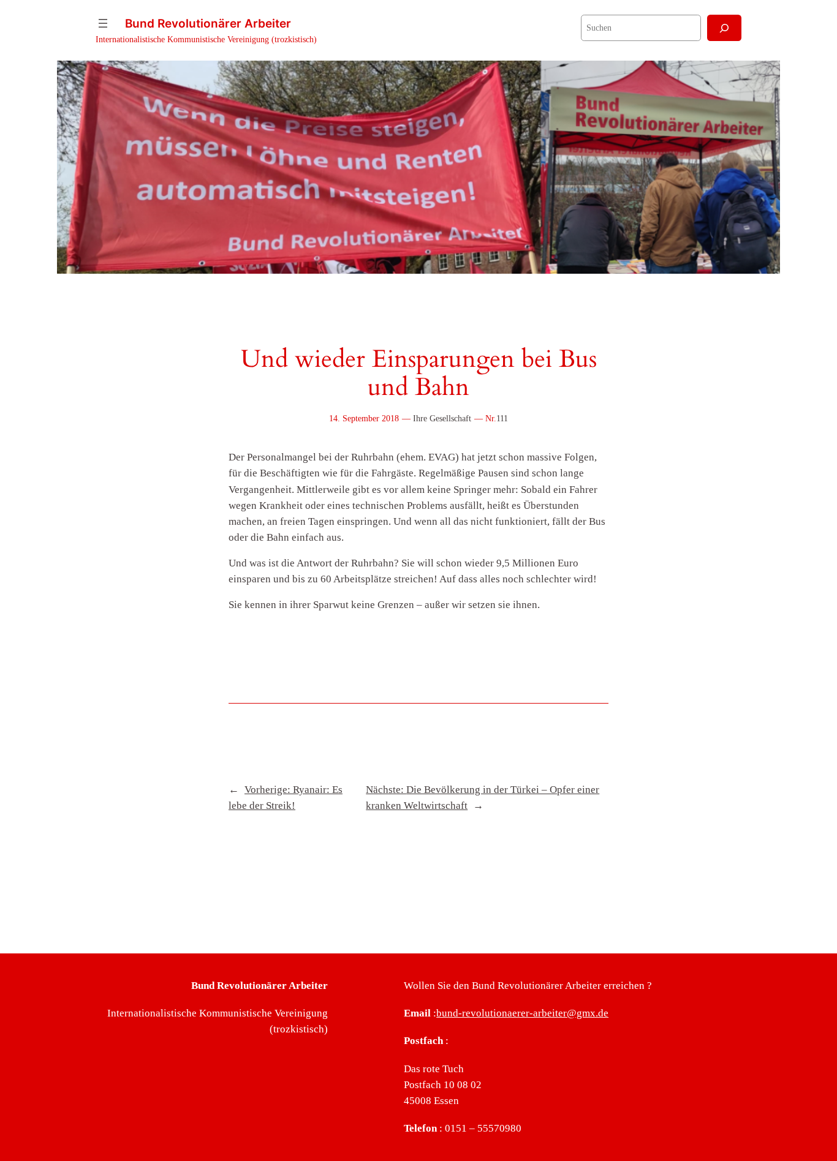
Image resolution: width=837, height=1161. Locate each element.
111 (502, 418)
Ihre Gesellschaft (442, 418)
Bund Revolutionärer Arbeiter (208, 23)
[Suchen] (724, 28)
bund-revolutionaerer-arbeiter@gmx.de (522, 1013)
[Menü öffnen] (103, 23)
